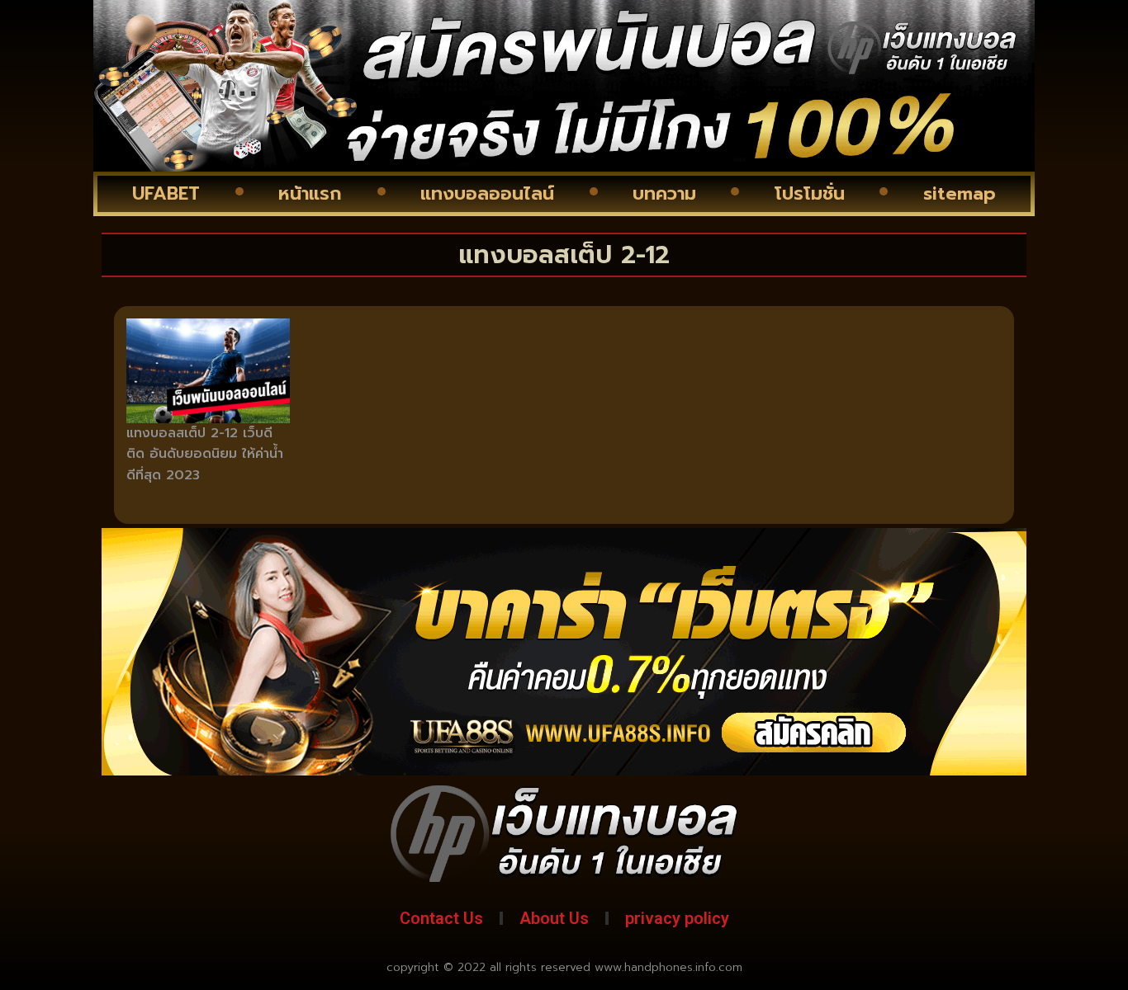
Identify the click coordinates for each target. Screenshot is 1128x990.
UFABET (166, 193)
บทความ (664, 193)
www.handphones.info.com (668, 967)
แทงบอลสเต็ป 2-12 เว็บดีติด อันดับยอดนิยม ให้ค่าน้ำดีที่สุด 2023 (204, 454)
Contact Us (441, 918)
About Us (554, 918)
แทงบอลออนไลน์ (487, 193)
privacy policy (677, 918)
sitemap (959, 193)
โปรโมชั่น (810, 193)
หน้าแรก (310, 193)
